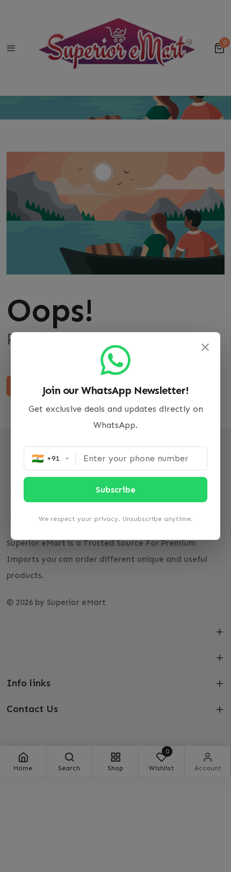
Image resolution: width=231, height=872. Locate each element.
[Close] (205, 347)
